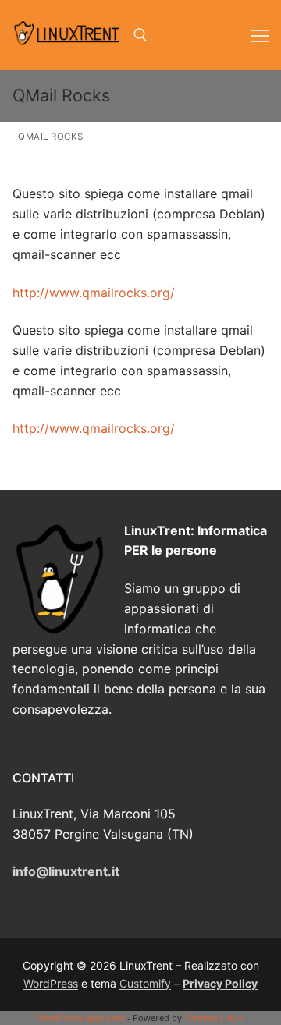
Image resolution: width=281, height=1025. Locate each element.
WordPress (50, 983)
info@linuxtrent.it (65, 871)
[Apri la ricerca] (140, 35)
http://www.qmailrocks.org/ (93, 292)
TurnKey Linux (213, 1017)
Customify (145, 983)
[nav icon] (260, 35)
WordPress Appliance (81, 1017)
